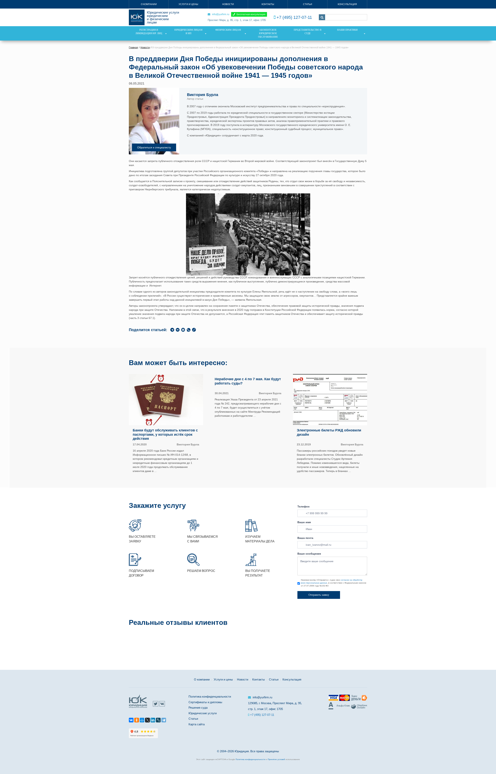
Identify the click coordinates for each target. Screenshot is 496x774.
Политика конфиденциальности (210, 696)
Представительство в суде (307, 32)
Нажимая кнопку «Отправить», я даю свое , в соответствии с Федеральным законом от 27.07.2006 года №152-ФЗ (333, 583)
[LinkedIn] (153, 721)
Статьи (307, 4)
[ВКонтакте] (131, 721)
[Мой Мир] (142, 721)
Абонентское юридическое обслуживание (268, 33)
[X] (147, 721)
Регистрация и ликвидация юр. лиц (148, 32)
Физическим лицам (228, 30)
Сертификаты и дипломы (205, 702)
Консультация (347, 4)
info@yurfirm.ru (220, 14)
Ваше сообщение (309, 553)
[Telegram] (163, 721)
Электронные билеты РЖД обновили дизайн (329, 432)
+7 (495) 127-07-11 (294, 17)
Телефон (303, 506)
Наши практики (347, 30)
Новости (228, 4)
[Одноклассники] (136, 721)
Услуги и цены (188, 4)
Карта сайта (197, 724)
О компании (149, 4)
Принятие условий (276, 759)
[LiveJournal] (158, 721)
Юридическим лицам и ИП (188, 32)
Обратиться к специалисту (154, 147)
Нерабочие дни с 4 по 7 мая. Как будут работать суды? (248, 381)
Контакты (268, 4)
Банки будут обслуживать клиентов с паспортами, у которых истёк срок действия (165, 434)
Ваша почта (305, 537)
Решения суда (198, 707)
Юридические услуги (203, 713)
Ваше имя (304, 522)
